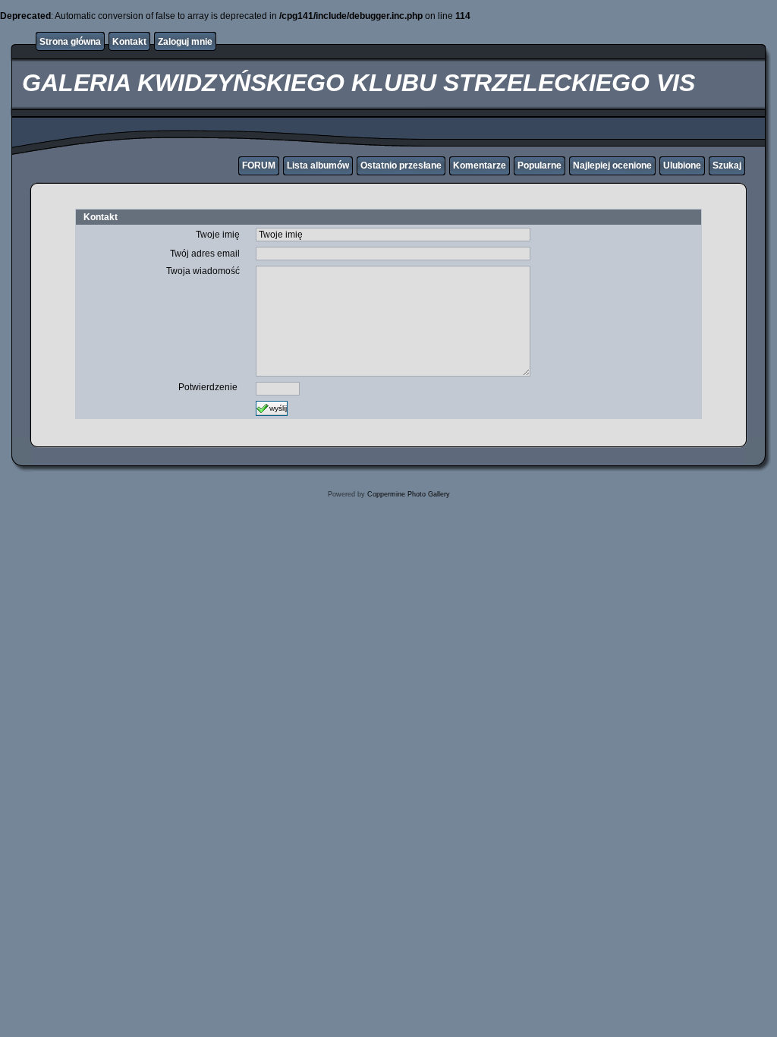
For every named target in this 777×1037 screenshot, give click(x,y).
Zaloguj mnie (185, 41)
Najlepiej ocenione (612, 165)
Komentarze (479, 165)
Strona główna (70, 41)
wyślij (278, 407)
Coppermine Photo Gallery (408, 494)
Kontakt (129, 41)
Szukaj (727, 165)
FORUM (258, 165)
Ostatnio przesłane (401, 165)
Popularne (539, 165)
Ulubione (682, 165)
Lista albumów (318, 165)
